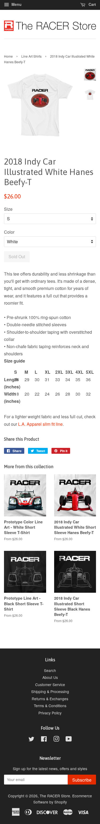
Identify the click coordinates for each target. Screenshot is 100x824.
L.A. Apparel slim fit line (40, 424)
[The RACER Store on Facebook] (44, 739)
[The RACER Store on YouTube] (69, 739)
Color (9, 232)
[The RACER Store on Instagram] (56, 739)
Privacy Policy (50, 712)
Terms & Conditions (50, 705)
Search (50, 670)
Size (8, 209)
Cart (91, 4)
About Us (50, 677)
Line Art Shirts (31, 56)
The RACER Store (55, 795)
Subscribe (81, 780)
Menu (16, 4)
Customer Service (50, 684)
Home (8, 56)
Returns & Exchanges (50, 698)
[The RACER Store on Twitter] (31, 739)
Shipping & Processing (50, 691)
